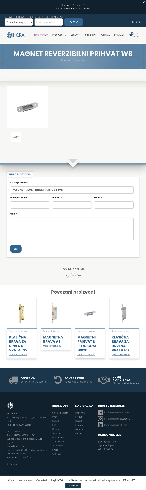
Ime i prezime (18, 197)
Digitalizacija (12, 464)
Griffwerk (56, 453)
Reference (90, 35)
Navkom (56, 429)
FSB (54, 425)
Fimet (55, 449)
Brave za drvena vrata (73, 60)
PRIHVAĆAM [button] (73, 485)
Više (21, 314)
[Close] (143, 2)
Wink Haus (57, 433)
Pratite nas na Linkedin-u (116, 425)
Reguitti (55, 420)
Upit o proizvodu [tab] (19, 174)
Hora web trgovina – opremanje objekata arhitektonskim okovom (16, 35)
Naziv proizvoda (19, 182)
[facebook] (73, 275)
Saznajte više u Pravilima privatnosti (102, 480)
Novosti (75, 35)
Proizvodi (58, 35)
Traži (75, 22)
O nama (105, 35)
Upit (13, 213)
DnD (54, 416)
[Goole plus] (79, 275)
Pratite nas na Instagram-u (117, 418)
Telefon (57, 197)
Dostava (28, 378)
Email (98, 197)
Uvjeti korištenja (121, 378)
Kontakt (119, 35)
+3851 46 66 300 (16, 16)
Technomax (57, 445)
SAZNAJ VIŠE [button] (129, 480)
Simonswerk (58, 441)
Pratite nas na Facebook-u (117, 412)
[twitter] (66, 275)
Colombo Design (60, 412)
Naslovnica (41, 35)
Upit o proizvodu (18, 354)
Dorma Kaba (58, 437)
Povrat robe (75, 378)
